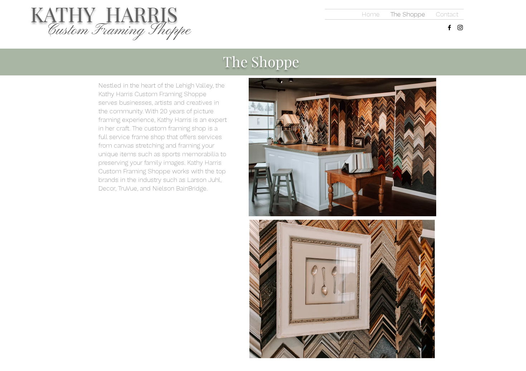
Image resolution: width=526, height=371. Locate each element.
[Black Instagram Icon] (460, 27)
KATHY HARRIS (104, 13)
